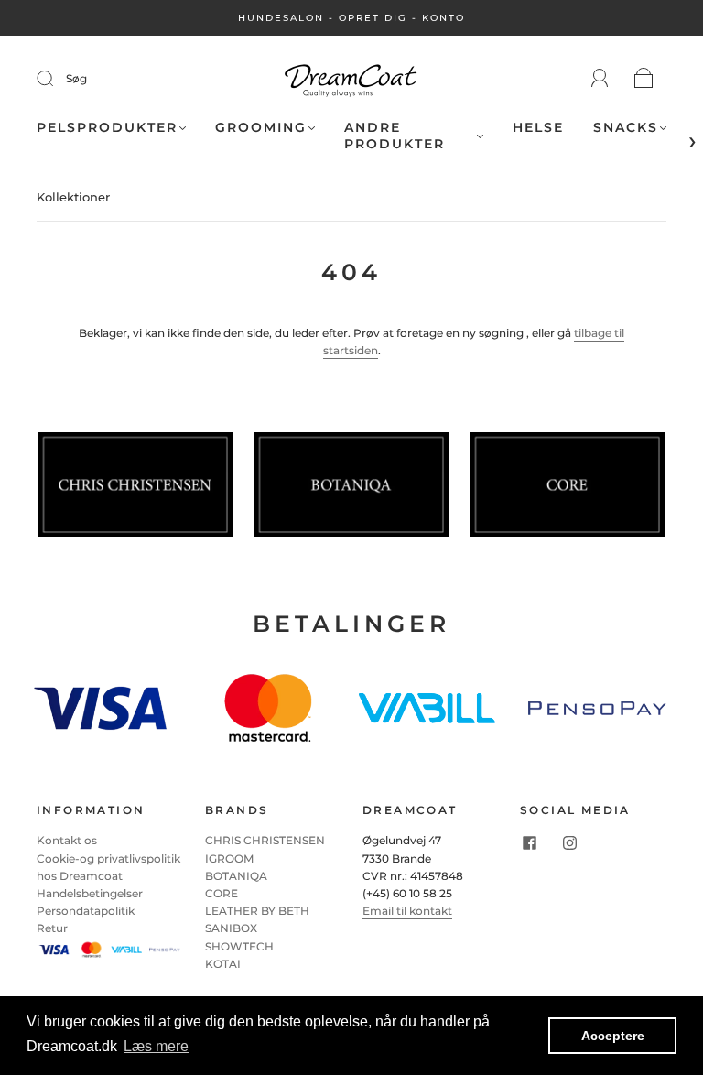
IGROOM (229, 858)
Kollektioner (73, 197)
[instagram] (569, 842)
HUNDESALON (281, 18)
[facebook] (529, 842)
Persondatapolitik (86, 911)
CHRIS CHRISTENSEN (265, 840)
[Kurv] (644, 79)
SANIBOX (231, 928)
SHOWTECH (239, 946)
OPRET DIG (373, 18)
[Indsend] (57, 79)
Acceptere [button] (612, 1035)
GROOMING (261, 128)
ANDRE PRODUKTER (394, 136)
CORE (221, 893)
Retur (52, 928)
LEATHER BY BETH (257, 911)
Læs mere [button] (156, 1046)
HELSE (538, 128)
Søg (76, 78)
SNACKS (625, 128)
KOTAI (223, 964)
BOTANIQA (236, 876)
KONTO (443, 18)
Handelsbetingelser (90, 893)
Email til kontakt (407, 911)
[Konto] (600, 78)
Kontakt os (67, 840)
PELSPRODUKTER (107, 128)
